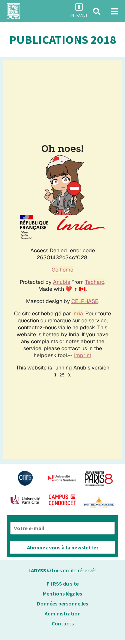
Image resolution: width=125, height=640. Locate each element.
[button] (96, 11)
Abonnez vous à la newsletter (62, 547)
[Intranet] (79, 7)
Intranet (79, 15)
